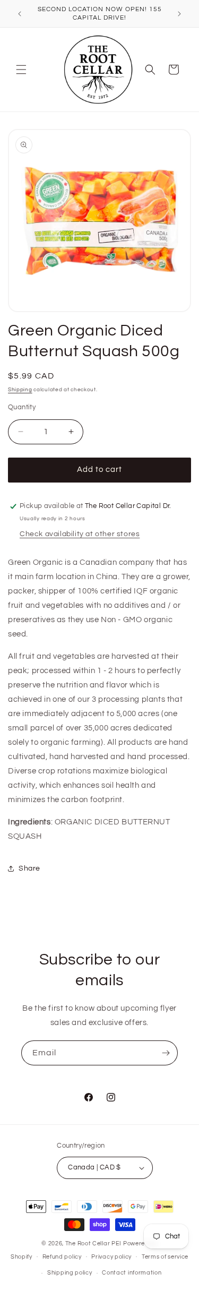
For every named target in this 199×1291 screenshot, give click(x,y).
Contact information (131, 1273)
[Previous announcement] (19, 13)
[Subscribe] (165, 1052)
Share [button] (29, 868)
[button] (21, 69)
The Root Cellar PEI (93, 1243)
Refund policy (62, 1257)
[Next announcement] (179, 13)
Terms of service (165, 1257)
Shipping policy (69, 1273)
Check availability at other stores (80, 534)
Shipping (20, 389)
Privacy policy (111, 1257)
